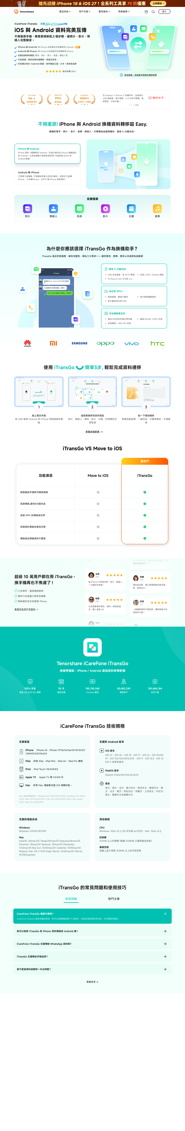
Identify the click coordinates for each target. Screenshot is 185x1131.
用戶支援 (83, 11)
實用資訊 (103, 11)
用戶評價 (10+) (69, 71)
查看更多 (91, 981)
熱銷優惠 (122, 11)
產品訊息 (64, 11)
